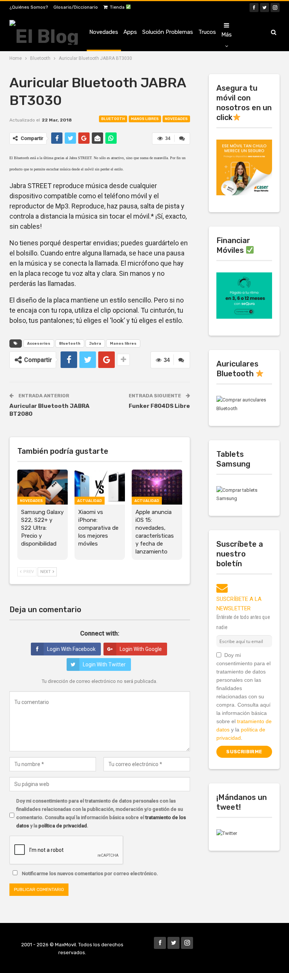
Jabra (95, 343)
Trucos (207, 32)
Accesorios (38, 343)
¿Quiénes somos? (28, 7)
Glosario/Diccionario (75, 7)
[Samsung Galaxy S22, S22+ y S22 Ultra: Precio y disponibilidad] (42, 487)
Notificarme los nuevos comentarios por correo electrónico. (89, 873)
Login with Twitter (104, 664)
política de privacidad (62, 826)
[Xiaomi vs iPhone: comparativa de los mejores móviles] (100, 487)
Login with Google (141, 649)
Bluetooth (113, 119)
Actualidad (89, 501)
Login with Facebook (71, 649)
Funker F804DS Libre (159, 406)
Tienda (118, 7)
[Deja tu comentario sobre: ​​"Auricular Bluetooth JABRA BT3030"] (182, 138)
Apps (130, 32)
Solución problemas (167, 32)
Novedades (103, 32)
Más (226, 34)
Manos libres (145, 119)
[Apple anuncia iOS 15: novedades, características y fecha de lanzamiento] (157, 487)
